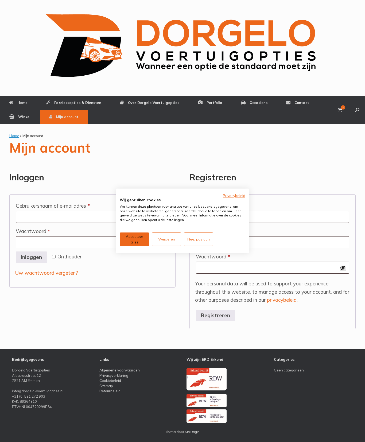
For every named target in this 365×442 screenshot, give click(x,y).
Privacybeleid (234, 195)
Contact (301, 102)
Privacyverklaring (113, 375)
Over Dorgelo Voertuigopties (153, 102)
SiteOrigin (192, 432)
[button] (357, 110)
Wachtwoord (40, 231)
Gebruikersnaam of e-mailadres (60, 205)
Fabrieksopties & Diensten (77, 102)
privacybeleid (282, 300)
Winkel (24, 117)
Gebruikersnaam (224, 205)
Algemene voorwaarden (119, 370)
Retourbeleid (110, 391)
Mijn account (67, 117)
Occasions (258, 102)
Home (22, 102)
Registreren (215, 315)
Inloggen (31, 257)
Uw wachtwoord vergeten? (46, 273)
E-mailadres (219, 231)
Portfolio (214, 102)
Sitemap (106, 386)
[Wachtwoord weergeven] (343, 268)
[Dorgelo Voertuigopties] (182, 45)
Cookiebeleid (110, 380)
